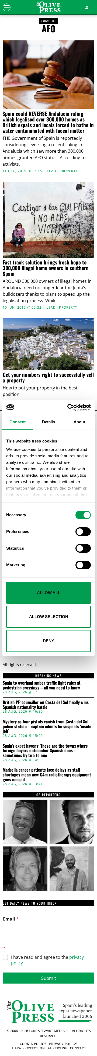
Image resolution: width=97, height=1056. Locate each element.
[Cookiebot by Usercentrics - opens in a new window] (68, 407)
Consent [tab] (17, 422)
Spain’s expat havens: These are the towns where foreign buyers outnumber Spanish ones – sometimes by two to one (45, 751)
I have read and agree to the (47, 960)
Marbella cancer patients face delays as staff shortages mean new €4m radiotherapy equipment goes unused (47, 775)
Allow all (48, 592)
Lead (51, 171)
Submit (48, 978)
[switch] (83, 531)
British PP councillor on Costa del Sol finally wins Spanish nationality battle (46, 704)
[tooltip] (25, 822)
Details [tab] (48, 422)
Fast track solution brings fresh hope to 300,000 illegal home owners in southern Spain (46, 267)
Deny (48, 641)
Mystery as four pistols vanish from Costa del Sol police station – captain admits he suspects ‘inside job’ (47, 726)
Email (11, 919)
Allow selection (48, 616)
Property (69, 171)
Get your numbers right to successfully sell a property (48, 377)
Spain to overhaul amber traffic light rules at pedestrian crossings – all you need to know (42, 685)
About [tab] (79, 422)
